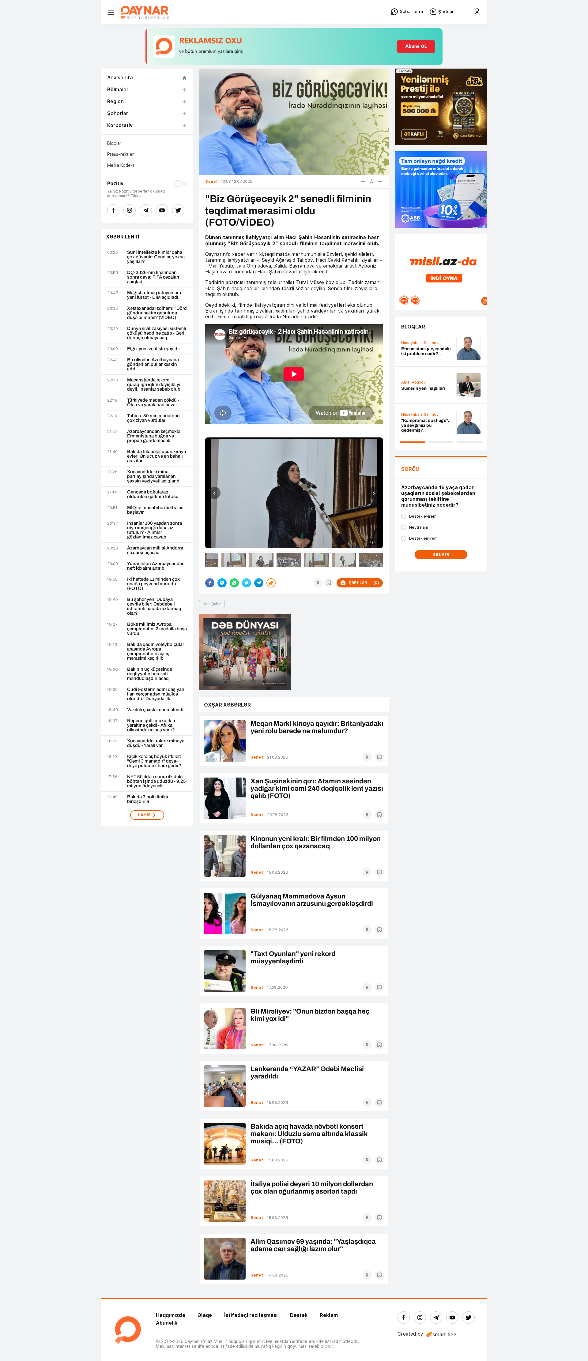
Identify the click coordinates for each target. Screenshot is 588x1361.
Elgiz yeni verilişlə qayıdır (153, 349)
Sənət (257, 757)
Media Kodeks (121, 165)
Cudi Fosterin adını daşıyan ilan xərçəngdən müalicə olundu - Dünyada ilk (155, 694)
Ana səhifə (120, 78)
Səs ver (441, 555)
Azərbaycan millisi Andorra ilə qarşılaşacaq (155, 550)
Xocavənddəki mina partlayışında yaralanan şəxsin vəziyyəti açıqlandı (154, 476)
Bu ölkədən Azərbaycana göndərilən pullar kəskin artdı (153, 364)
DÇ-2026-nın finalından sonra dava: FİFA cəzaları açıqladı (153, 277)
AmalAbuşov (413, 382)
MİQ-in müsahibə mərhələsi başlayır (156, 510)
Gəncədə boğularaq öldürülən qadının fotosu (153, 494)
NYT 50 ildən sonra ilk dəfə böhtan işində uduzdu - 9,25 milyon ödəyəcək (156, 781)
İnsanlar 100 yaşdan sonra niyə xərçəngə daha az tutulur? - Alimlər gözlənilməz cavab (154, 530)
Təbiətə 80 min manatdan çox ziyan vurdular (153, 418)
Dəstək (298, 1315)
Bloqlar (114, 143)
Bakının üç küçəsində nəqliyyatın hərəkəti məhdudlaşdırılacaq (149, 674)
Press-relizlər (120, 154)
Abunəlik (166, 1323)
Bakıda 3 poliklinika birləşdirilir (147, 799)
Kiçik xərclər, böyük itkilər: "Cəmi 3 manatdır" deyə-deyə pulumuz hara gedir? (154, 761)
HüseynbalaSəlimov (420, 342)
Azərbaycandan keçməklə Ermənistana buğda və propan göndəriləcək (153, 436)
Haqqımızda (170, 1315)
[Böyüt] (380, 181)
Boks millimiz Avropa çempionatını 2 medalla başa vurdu (157, 629)
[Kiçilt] (363, 181)
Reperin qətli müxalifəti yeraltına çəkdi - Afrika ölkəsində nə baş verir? (151, 725)
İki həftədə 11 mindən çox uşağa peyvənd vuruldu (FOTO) (153, 584)
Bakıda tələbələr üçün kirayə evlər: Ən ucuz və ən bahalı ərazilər (156, 456)
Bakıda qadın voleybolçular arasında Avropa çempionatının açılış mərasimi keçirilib (155, 651)
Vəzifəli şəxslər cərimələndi (155, 709)
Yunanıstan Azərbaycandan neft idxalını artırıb (156, 566)
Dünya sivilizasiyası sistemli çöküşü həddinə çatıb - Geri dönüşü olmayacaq (156, 333)
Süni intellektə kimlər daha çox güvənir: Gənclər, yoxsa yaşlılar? (156, 257)
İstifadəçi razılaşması (251, 1315)
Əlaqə (205, 1315)
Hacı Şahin (211, 604)
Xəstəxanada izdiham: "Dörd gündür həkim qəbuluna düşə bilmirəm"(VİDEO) (157, 313)
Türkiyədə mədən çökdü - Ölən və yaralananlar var (153, 402)
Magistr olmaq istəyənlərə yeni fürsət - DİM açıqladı (154, 295)
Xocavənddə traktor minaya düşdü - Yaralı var (155, 743)
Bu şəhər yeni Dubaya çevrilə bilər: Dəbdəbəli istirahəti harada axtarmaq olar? (154, 606)
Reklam (329, 1315)
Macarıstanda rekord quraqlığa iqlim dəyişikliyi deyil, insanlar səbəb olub (153, 385)
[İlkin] (371, 181)
